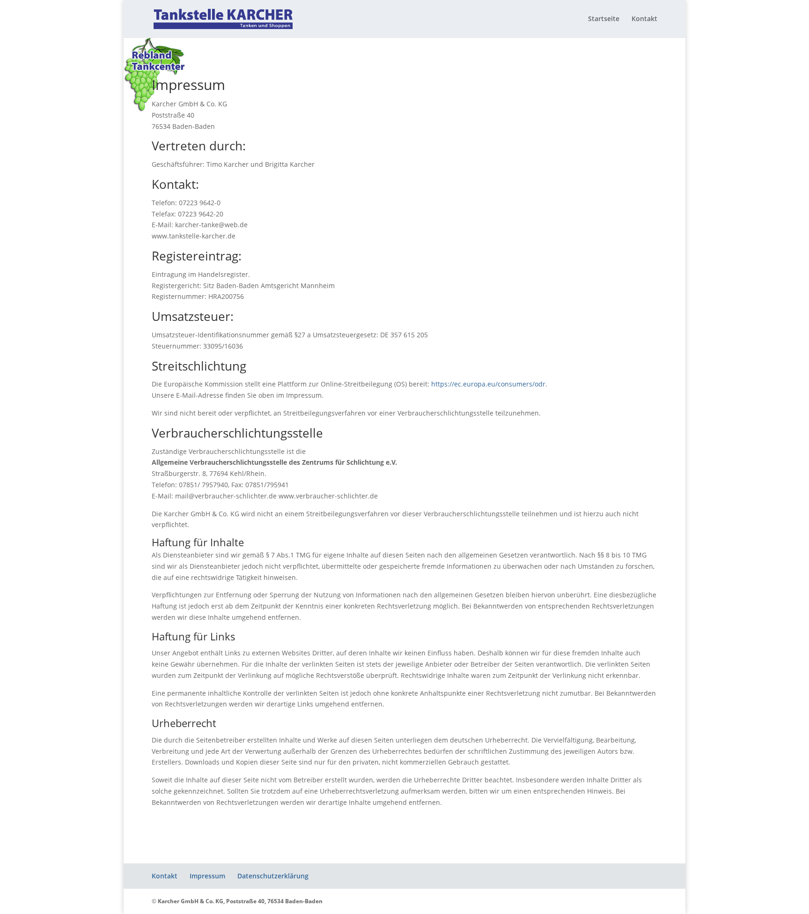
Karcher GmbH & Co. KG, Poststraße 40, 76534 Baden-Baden (240, 901)
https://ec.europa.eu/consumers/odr (488, 383)
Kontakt (644, 19)
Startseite (603, 19)
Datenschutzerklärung (273, 875)
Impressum (207, 875)
